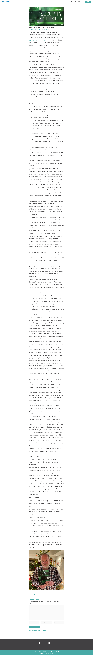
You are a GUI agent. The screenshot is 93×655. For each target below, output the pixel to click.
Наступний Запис (59, 594)
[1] (34, 197)
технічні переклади (44, 29)
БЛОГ (51, 646)
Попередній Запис (34, 594)
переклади (37, 29)
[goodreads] (53, 643)
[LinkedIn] (49, 643)
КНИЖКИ (46, 646)
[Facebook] (39, 643)
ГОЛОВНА (40, 646)
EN (54, 646)
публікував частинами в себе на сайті (37, 40)
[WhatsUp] (44, 643)
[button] (88, 2)
